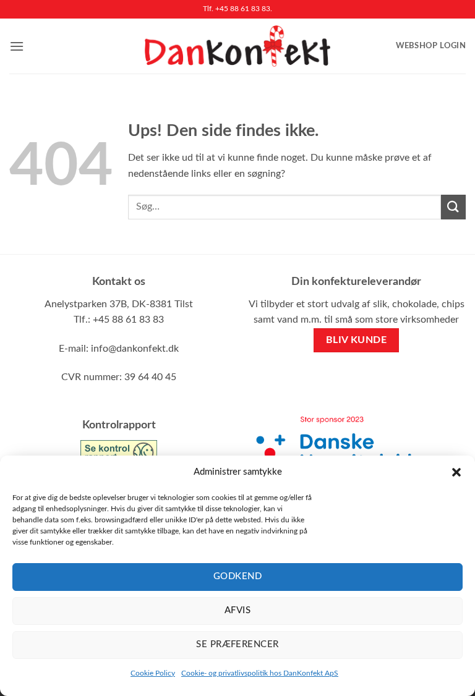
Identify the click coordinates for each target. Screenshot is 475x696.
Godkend (237, 576)
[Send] (453, 207)
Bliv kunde (356, 340)
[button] (456, 472)
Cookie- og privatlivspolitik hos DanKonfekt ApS (259, 673)
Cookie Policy (153, 673)
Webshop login (431, 45)
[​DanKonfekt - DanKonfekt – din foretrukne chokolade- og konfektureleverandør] (237, 46)
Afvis (237, 610)
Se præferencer (237, 644)
